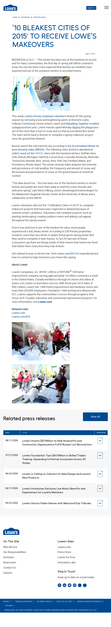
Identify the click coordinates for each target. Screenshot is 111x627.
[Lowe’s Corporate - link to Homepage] (55, 531)
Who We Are (10, 547)
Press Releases (40, 17)
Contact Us (9, 567)
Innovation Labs (67, 562)
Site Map (8, 606)
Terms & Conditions (23, 602)
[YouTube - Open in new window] (85, 585)
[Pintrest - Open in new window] (80, 585)
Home (15, 17)
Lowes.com (18, 312)
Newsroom (25, 17)
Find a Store (64, 552)
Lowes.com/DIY (66, 253)
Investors (8, 557)
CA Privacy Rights (44, 602)
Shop (89, 8)
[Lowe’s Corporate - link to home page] (10, 7)
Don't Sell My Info (64, 602)
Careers (7, 572)
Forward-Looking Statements (89, 602)
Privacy (6, 602)
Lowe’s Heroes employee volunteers (45, 116)
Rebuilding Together (77, 123)
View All (95, 416)
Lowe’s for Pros (66, 557)
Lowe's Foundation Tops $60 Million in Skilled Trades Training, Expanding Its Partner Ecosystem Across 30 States (54, 459)
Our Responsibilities (14, 552)
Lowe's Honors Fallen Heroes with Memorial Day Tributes (56, 503)
